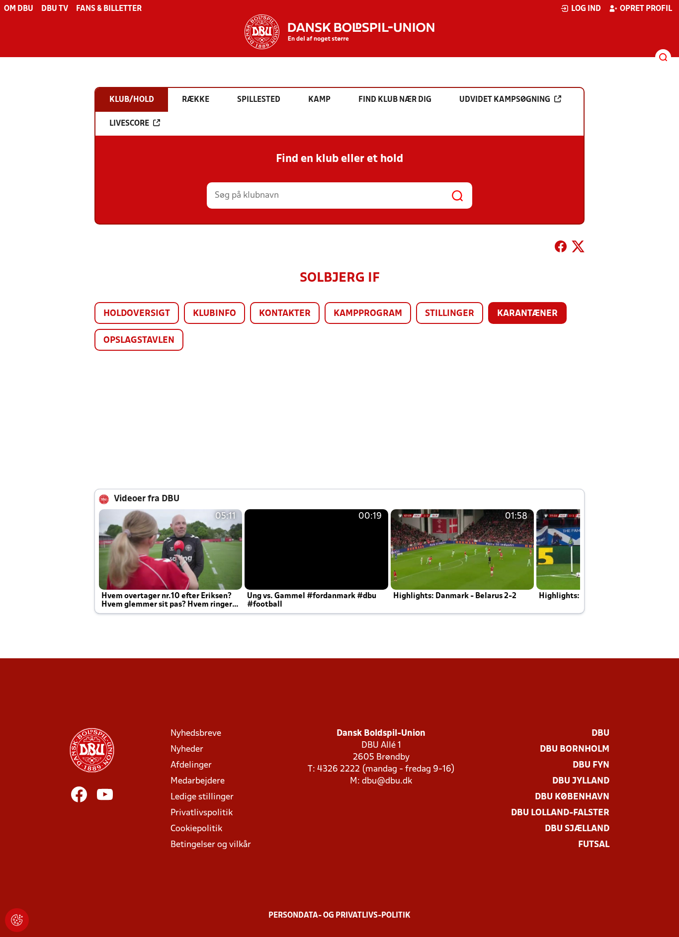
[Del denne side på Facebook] (561, 248)
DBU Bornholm (574, 749)
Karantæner (527, 314)
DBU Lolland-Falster (560, 813)
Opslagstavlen (138, 340)
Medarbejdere (197, 781)
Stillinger (449, 314)
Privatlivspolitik (201, 813)
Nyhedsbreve (195, 733)
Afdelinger (191, 765)
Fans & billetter (109, 8)
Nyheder (186, 749)
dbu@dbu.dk (387, 781)
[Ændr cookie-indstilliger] (17, 920)
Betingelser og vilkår (210, 845)
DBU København (572, 797)
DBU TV (54, 8)
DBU (600, 733)
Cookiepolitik (196, 829)
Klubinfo (214, 314)
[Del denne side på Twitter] (578, 248)
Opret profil (646, 8)
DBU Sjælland (577, 829)
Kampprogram (368, 314)
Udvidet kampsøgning (504, 99)
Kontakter (285, 314)
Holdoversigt (136, 314)
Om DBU (18, 8)
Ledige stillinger (202, 797)
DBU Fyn (591, 765)
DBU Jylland (580, 781)
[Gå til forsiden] (339, 31)
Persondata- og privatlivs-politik (339, 915)
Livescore (129, 123)
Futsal (593, 845)
